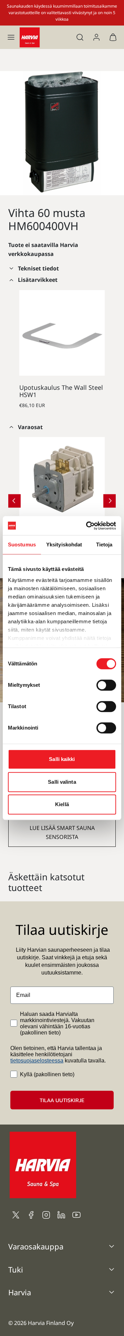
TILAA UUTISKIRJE (62, 1100)
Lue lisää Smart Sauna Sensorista (62, 832)
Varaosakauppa (35, 1246)
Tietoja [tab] (104, 544)
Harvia (19, 1292)
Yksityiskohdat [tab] (64, 544)
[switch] (106, 685)
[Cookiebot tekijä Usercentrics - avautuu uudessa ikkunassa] (87, 525)
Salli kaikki (62, 759)
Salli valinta (62, 782)
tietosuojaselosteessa (36, 1060)
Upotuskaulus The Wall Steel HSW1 (61, 391)
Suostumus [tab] (22, 544)
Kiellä (62, 804)
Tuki (15, 1269)
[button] (11, 37)
